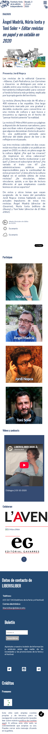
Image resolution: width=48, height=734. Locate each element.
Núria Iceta (24, 296)
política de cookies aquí (19, 721)
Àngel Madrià (24, 338)
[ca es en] (45, 6)
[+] (41, 499)
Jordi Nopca (24, 379)
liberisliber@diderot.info (14, 608)
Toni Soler (24, 420)
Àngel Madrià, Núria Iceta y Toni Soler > (24, 493)
